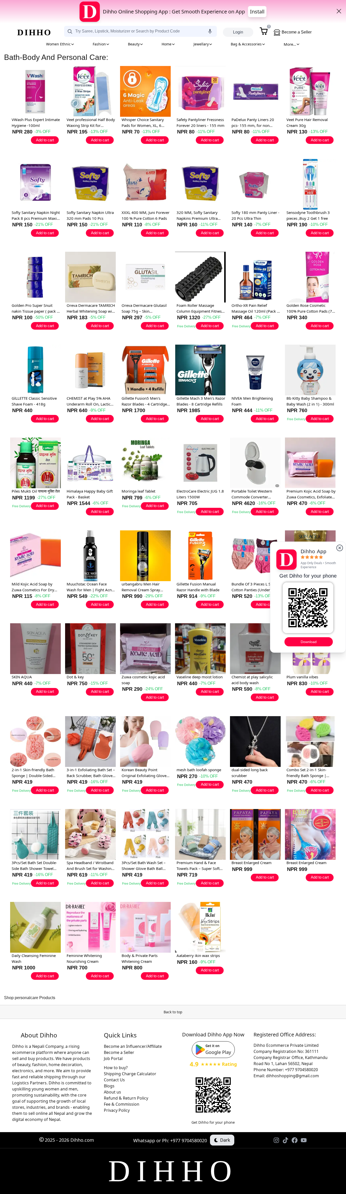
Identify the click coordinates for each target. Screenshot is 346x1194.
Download (309, 642)
